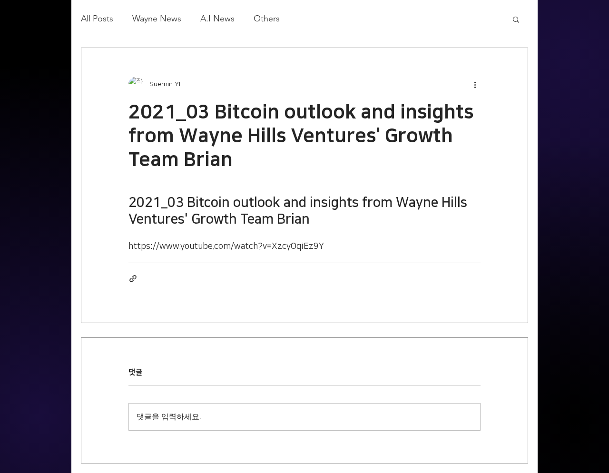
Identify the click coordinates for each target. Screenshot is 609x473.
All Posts (97, 18)
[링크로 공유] (133, 278)
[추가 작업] (475, 84)
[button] (516, 19)
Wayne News (156, 18)
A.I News (217, 18)
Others (267, 18)
